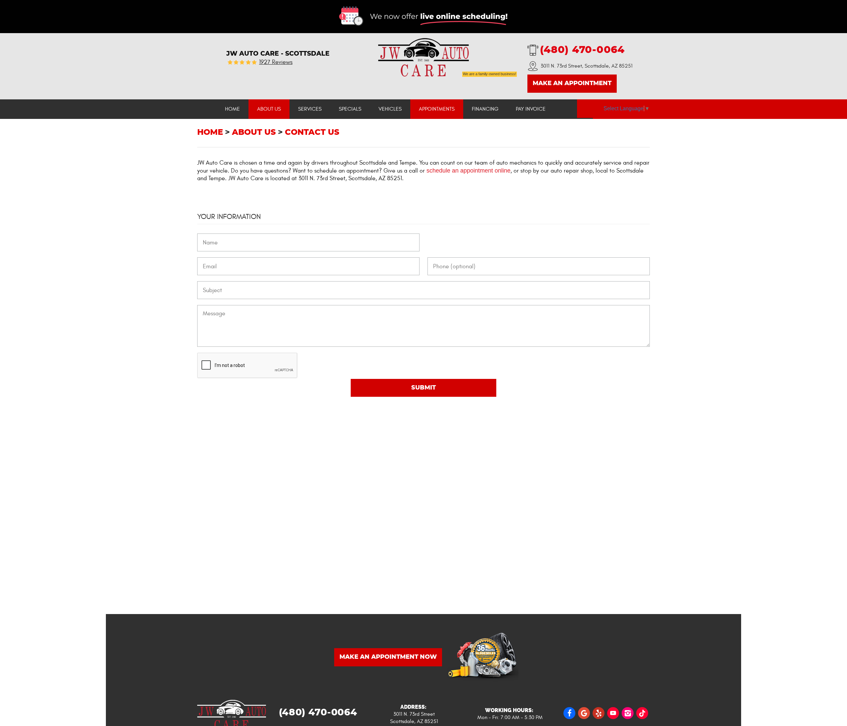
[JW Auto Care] (423, 57)
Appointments (437, 109)
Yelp (598, 713)
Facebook (569, 713)
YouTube (613, 713)
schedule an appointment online (468, 170)
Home (232, 109)
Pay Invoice (531, 109)
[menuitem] (232, 109)
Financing (485, 109)
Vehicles (390, 109)
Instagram (628, 713)
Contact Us (312, 132)
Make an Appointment (572, 83)
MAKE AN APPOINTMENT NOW (388, 657)
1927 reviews (275, 62)
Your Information (229, 216)
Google (584, 713)
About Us (269, 109)
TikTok (642, 713)
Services (310, 109)
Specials (350, 109)
